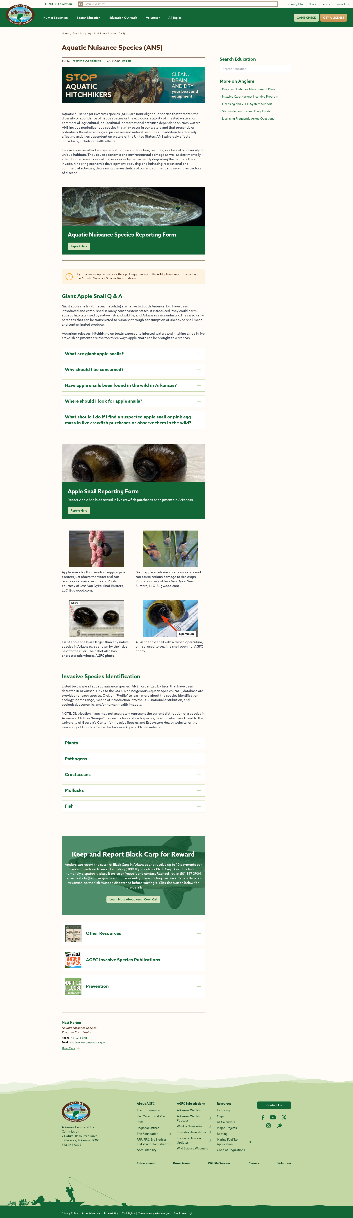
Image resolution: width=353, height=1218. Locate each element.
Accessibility (111, 1213)
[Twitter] (284, 1117)
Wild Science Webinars (192, 1148)
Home (65, 33)
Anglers (126, 61)
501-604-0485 (79, 1038)
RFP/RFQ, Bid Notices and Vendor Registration (153, 1142)
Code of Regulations (231, 1150)
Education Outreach (123, 17)
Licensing (223, 1110)
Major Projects (227, 1128)
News (312, 4)
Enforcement (146, 1163)
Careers (254, 1163)
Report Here (79, 246)
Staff (140, 1122)
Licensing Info (294, 4)
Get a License (333, 17)
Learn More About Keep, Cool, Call (133, 899)
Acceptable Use (91, 1213)
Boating (222, 1134)
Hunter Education (55, 17)
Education (65, 4)
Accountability (146, 1150)
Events (326, 4)
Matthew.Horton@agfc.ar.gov (87, 1042)
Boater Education (89, 17)
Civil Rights (128, 1213)
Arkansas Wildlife (189, 1110)
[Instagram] (268, 1125)
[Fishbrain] (279, 1125)
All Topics (174, 17)
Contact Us (342, 4)
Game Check (306, 17)
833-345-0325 (71, 1145)
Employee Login (183, 1213)
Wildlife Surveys (219, 1163)
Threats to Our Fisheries (86, 61)
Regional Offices (148, 1128)
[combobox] (178, 4)
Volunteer (153, 17)
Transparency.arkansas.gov (154, 1213)
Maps (220, 1116)
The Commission (148, 1110)
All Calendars (226, 1122)
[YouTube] (273, 1117)
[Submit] (80, 4)
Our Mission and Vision (152, 1116)
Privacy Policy (70, 1213)
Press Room (181, 1163)
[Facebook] (263, 1117)
